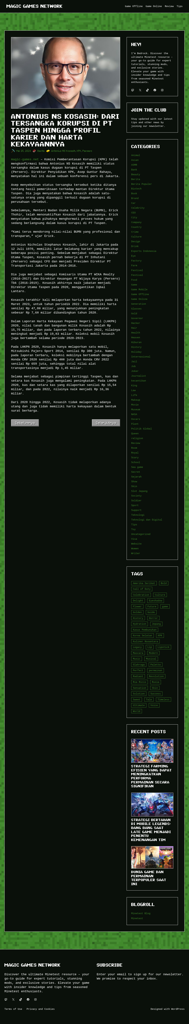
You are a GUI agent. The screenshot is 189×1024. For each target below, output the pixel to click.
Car (133, 203)
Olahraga (139, 664)
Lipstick (163, 647)
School (135, 462)
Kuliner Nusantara (145, 641)
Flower (137, 606)
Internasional (140, 356)
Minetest (137, 918)
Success (155, 693)
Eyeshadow (155, 600)
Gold (134, 313)
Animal (135, 155)
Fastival (137, 270)
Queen (135, 433)
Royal (135, 452)
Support (136, 510)
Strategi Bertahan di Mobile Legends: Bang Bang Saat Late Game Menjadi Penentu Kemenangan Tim (151, 830)
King (134, 385)
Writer (135, 553)
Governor (137, 318)
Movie (135, 404)
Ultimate (139, 705)
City (134, 217)
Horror (153, 618)
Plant (135, 423)
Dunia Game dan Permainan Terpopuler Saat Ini (148, 878)
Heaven (135, 337)
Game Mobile (139, 289)
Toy (133, 529)
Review (135, 443)
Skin (134, 486)
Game (134, 284)
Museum (135, 409)
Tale (149, 699)
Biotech (136, 188)
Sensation (139, 687)
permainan (155, 670)
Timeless (163, 699)
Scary (135, 457)
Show (134, 481)
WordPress (178, 1009)
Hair (134, 327)
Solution (139, 693)
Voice (154, 705)
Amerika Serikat (144, 583)
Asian (135, 160)
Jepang (156, 623)
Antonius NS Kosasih (63, 151)
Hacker (135, 323)
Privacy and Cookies (41, 1009)
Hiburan (136, 342)
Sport (135, 505)
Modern (153, 653)
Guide (151, 612)
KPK (79, 151)
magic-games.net (25, 159)
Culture (136, 236)
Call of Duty (142, 589)
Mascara (138, 653)
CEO (133, 212)
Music (136, 658)
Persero (87, 151)
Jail (134, 361)
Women (135, 548)
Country (136, 227)
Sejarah (136, 476)
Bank (134, 169)
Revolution (156, 676)
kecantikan (138, 380)
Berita (41, 151)
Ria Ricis (139, 682)
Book (134, 193)
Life (134, 395)
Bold (164, 583)
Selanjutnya (106, 423)
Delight (138, 600)
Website (136, 543)
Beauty (135, 174)
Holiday (136, 351)
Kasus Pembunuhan (145, 629)
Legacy (137, 647)
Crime (135, 231)
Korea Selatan (142, 635)
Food (134, 279)
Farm (134, 265)
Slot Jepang (139, 491)
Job (133, 366)
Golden (137, 612)
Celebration (141, 594)
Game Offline (140, 294)
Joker (135, 371)
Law (133, 390)
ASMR (134, 164)
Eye (133, 255)
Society (136, 495)
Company (136, 222)
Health (135, 332)
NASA (134, 414)
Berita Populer (141, 184)
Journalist (138, 375)
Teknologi (138, 514)
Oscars (135, 419)
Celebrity (138, 207)
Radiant (138, 676)
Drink (135, 246)
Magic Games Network (34, 6)
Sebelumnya (25, 423)
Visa (134, 538)
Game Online (139, 299)
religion (137, 438)
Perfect (138, 670)
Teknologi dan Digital (146, 519)
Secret (135, 471)
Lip (149, 647)
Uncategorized (140, 534)
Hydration (139, 623)
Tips (134, 524)
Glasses (136, 308)
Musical (151, 658)
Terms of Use (13, 1009)
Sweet (136, 699)
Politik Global (141, 428)
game (165, 606)
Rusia (155, 682)
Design (135, 241)
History (136, 347)
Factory (136, 260)
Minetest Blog (140, 913)
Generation (138, 303)
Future (151, 606)
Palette (155, 664)
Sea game (137, 467)
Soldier (136, 500)
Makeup (135, 399)
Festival (137, 275)
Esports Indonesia (143, 251)
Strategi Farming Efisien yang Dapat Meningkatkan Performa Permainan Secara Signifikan (151, 776)
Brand (135, 198)
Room (134, 447)
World (136, 711)
